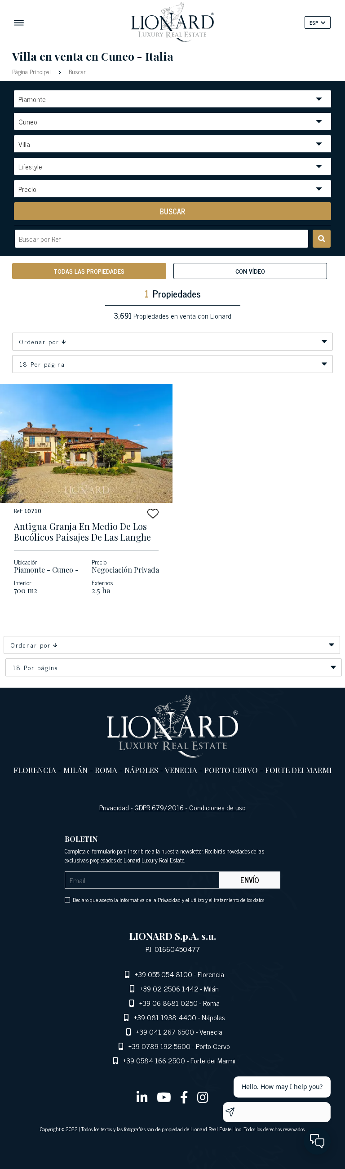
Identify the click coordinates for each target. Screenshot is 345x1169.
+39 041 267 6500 (165, 1031)
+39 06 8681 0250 (168, 1003)
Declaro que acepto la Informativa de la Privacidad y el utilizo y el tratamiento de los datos (168, 900)
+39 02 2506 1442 (169, 988)
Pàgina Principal (32, 71)
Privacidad (115, 807)
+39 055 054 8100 (163, 974)
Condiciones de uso (217, 807)
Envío (249, 880)
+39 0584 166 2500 (154, 1060)
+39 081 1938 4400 (165, 1017)
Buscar (76, 71)
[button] (153, 513)
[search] (322, 239)
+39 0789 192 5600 (159, 1046)
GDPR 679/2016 (160, 807)
